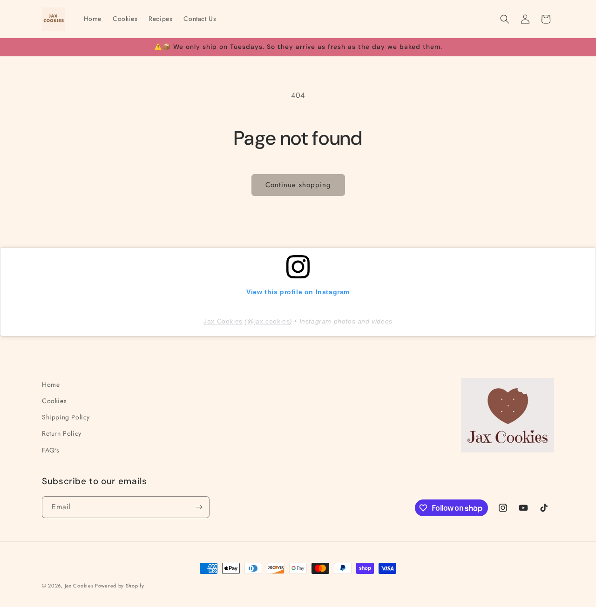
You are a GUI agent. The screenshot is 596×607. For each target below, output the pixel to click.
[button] (504, 19)
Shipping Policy (66, 417)
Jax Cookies (223, 321)
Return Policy (61, 433)
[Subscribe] (199, 507)
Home (51, 384)
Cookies (54, 400)
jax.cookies (272, 321)
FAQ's (51, 450)
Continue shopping (298, 185)
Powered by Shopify (119, 585)
